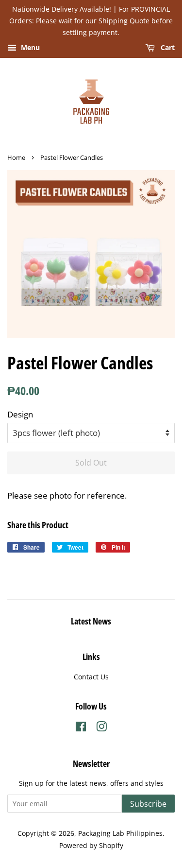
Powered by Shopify (91, 845)
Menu (29, 47)
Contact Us (91, 676)
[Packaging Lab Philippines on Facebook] (80, 728)
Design (20, 414)
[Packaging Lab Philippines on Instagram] (101, 728)
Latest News (91, 621)
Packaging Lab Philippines (120, 833)
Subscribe (148, 803)
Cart (167, 47)
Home (16, 157)
